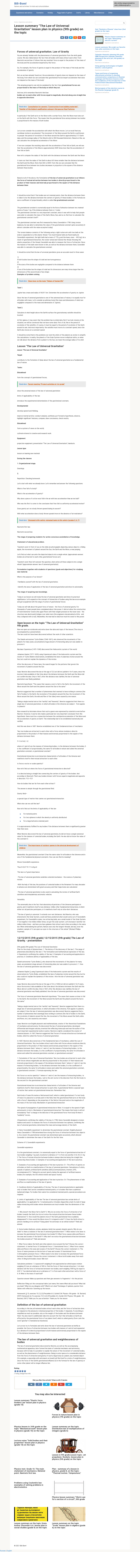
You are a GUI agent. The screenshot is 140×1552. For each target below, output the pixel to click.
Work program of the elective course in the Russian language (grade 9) (109, 89)
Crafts (78, 13)
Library (87, 13)
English (9, 1551)
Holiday (50, 13)
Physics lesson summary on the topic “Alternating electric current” (115, 38)
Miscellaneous (99, 13)
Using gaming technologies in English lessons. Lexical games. (109, 67)
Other (110, 13)
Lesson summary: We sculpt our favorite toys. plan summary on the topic (110, 48)
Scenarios (39, 13)
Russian (2, 1551)
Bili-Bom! (20, 3)
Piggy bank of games (64, 13)
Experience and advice (24, 13)
